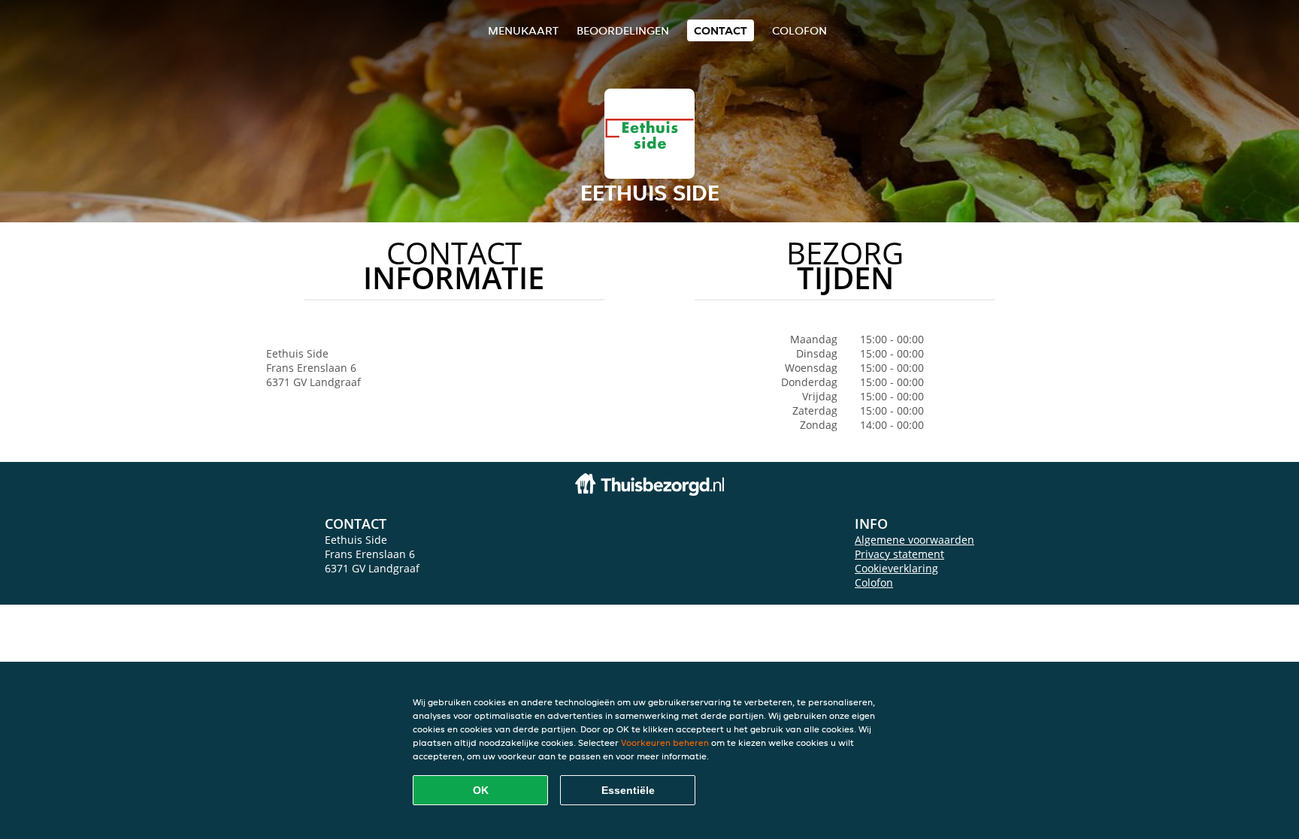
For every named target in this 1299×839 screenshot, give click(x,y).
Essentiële (628, 790)
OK (481, 790)
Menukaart (523, 30)
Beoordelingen (623, 30)
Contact (720, 30)
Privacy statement (899, 554)
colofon (799, 30)
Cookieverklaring (896, 568)
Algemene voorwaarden (914, 540)
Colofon (874, 582)
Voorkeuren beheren (665, 742)
